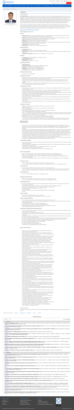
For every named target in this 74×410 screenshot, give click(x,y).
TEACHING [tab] (16, 312)
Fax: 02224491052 (60, 1)
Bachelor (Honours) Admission (26, 400)
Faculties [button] (19, 5)
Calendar (15, 5)
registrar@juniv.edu (68, 1)
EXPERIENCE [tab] (29, 312)
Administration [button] (9, 5)
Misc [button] (63, 5)
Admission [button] (48, 5)
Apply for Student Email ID (42, 401)
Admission (69, 3)
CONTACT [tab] (39, 312)
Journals (60, 5)
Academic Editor (25, 24)
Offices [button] (32, 5)
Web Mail (40, 400)
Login (53, 3)
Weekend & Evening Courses (25, 404)
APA (65, 3)
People (43, 5)
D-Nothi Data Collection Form (43, 402)
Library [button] (56, 5)
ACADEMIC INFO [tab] (22, 312)
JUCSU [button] (52, 5)
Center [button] (28, 5)
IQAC (58, 3)
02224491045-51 (53, 1)
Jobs (55, 3)
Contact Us (5, 404)
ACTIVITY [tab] (34, 312)
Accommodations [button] (38, 5)
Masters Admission (24, 401)
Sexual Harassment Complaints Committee (45, 404)
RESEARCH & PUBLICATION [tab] (8, 312)
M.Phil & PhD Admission (25, 402)
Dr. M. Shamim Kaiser (10, 23)
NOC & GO (5, 400)
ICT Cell (62, 3)
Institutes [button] (23, 5)
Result (4, 402)
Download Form (6, 401)
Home (5, 5)
